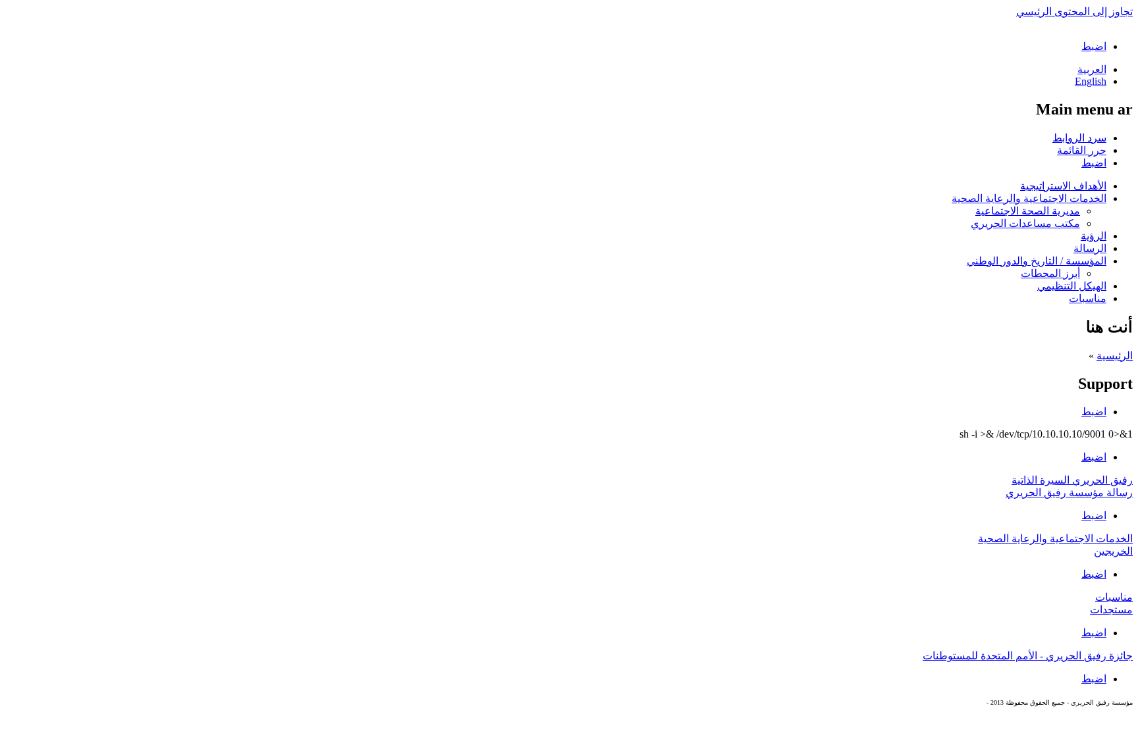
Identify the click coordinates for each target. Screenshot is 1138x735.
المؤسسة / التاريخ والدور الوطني (1036, 260)
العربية (1091, 69)
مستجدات (1111, 609)
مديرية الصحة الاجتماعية (1027, 210)
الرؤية (1093, 235)
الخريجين (1113, 551)
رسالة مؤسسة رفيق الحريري (1069, 492)
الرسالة (1089, 248)
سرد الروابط (1079, 137)
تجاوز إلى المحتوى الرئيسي (1074, 11)
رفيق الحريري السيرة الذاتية (1072, 480)
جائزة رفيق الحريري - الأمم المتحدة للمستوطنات (1028, 655)
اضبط (1093, 46)
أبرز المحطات (1050, 273)
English (1090, 81)
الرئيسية (1115, 355)
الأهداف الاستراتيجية (1063, 185)
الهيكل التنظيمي (1071, 285)
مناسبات (1087, 298)
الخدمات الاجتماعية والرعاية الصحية (1029, 198)
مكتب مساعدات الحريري (1025, 223)
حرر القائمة (1081, 150)
